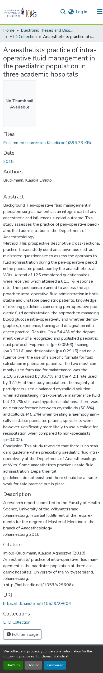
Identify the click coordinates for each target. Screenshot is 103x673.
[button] (29, 11)
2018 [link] (8, 161)
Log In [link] (81, 12)
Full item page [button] (24, 634)
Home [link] (9, 30)
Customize (55, 665)
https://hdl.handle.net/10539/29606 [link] (37, 603)
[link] (51, 143)
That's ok (13, 665)
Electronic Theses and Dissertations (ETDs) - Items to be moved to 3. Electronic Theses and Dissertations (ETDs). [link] (47, 30)
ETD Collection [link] (23, 37)
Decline (33, 665)
